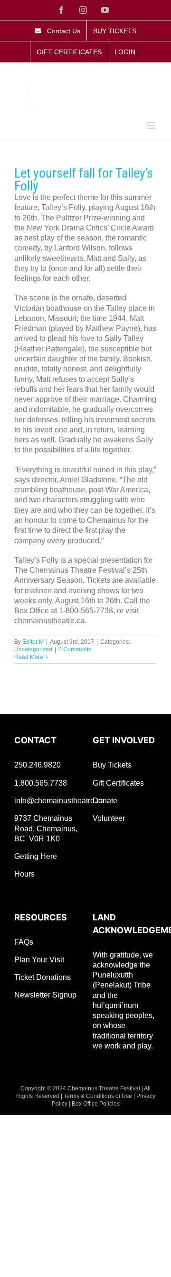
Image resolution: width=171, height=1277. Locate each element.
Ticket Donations (42, 977)
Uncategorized (33, 649)
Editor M (33, 641)
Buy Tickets (112, 765)
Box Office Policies (96, 1103)
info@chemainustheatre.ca (59, 801)
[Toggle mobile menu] (152, 125)
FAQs (23, 942)
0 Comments (74, 649)
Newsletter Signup (45, 995)
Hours (24, 874)
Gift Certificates (118, 783)
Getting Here (35, 856)
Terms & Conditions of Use (98, 1096)
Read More (28, 657)
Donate (105, 801)
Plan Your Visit (39, 960)
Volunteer (109, 818)
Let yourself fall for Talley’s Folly (83, 179)
